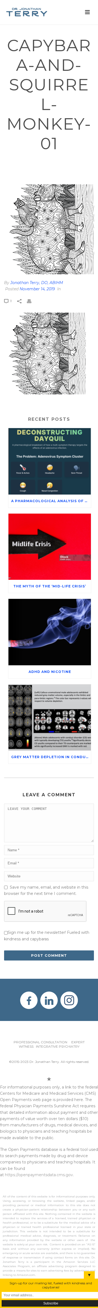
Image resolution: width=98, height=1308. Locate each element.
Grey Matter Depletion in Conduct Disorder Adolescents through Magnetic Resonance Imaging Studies (51, 757)
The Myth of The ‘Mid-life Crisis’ (49, 586)
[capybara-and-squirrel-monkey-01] (49, 229)
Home (15, 161)
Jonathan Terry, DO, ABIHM (36, 282)
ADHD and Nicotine (50, 672)
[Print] (32, 301)
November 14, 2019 (37, 288)
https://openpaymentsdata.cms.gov (39, 1174)
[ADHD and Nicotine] (49, 632)
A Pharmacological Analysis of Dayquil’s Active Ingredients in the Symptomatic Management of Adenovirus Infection (51, 501)
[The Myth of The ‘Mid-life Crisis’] (49, 547)
